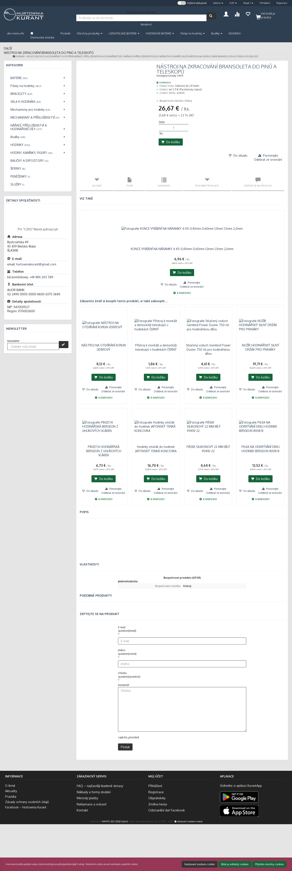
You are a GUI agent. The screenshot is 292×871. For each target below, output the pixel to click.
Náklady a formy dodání (94, 792)
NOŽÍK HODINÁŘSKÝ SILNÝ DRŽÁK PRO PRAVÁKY (260, 347)
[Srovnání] (237, 13)
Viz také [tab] (97, 185)
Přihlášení (265, 2)
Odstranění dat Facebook (166, 810)
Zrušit (285, 850)
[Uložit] (63, 344)
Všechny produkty (88, 33)
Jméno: (127, 652)
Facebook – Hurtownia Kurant (25, 807)
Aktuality (11, 791)
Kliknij (188, 100)
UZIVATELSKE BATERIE (123, 33)
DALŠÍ (184, 56)
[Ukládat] (248, 13)
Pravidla (10, 796)
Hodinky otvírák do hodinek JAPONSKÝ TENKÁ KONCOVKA (156, 449)
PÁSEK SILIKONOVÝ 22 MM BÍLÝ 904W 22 (208, 449)
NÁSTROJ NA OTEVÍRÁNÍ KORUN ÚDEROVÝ (103, 347)
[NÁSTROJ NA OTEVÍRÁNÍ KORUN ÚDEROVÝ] (104, 325)
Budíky (215, 33)
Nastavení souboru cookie (189, 821)
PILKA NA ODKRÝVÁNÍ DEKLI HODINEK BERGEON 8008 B (261, 449)
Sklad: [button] (247, 2)
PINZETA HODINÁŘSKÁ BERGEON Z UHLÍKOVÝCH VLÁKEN (103, 451)
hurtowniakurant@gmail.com (36, 264)
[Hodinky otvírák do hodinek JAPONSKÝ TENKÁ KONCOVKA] (156, 426)
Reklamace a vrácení (91, 804)
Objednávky (156, 798)
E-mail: (127, 629)
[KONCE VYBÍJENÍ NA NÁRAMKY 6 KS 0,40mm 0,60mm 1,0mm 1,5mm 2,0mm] (182, 229)
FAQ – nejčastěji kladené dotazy (100, 786)
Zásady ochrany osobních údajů (27, 802)
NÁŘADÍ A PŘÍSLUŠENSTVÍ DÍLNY (141, 56)
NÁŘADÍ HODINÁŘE (170, 56)
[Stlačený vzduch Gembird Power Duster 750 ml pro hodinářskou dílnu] (208, 325)
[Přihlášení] (226, 13)
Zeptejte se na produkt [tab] (258, 185)
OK (273, 850)
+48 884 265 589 (41, 277)
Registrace (281, 2)
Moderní (146, 24)
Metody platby (87, 798)
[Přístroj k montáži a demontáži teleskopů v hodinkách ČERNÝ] (156, 325)
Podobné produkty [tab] (207, 185)
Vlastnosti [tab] (164, 185)
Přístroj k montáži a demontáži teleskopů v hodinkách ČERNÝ (156, 347)
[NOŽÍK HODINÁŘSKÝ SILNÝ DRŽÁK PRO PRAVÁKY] (260, 325)
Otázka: (129, 674)
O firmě (10, 785)
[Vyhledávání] (211, 15)
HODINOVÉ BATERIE (159, 33)
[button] (218, 3)
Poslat (125, 747)
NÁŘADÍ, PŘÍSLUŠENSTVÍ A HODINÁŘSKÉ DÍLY (98, 56)
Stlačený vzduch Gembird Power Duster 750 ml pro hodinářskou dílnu (208, 349)
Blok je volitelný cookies (234, 864)
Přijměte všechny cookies (269, 864)
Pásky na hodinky (191, 33)
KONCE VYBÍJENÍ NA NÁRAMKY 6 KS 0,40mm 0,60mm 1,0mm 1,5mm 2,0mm (182, 249)
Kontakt (82, 810)
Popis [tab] (130, 185)
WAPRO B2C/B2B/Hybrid (115, 821)
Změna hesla (157, 804)
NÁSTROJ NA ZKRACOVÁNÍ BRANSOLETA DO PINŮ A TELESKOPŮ (223, 56)
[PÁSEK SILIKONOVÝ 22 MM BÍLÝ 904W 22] (208, 426)
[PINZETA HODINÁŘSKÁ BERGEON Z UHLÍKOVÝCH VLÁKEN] (104, 426)
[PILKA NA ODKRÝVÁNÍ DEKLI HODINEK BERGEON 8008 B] (260, 426)
